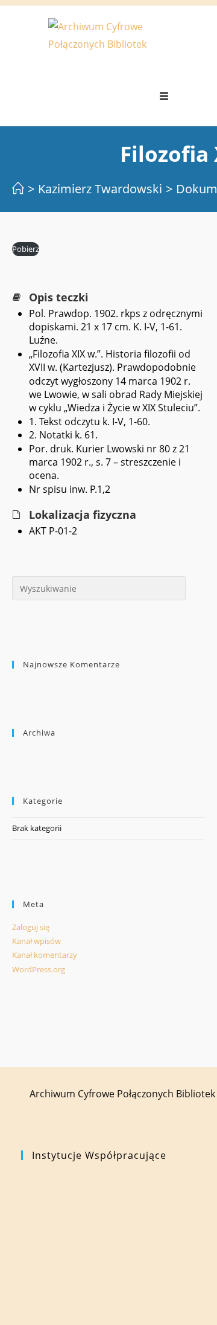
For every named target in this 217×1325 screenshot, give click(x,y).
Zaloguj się (30, 927)
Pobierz (25, 248)
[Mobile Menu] (164, 96)
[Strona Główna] (18, 189)
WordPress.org (38, 969)
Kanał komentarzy (44, 954)
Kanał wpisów (36, 940)
